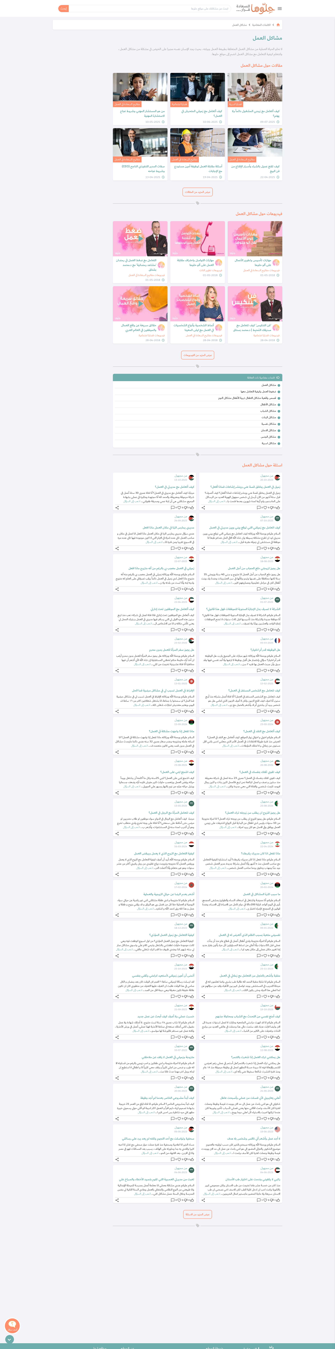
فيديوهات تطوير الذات (210, 270)
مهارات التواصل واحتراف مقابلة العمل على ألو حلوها (195, 262)
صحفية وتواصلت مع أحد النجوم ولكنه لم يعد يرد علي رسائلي (158, 1138)
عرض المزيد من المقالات (197, 192)
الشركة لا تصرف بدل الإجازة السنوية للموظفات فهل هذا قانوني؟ (243, 609)
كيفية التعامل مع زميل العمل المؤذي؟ (171, 935)
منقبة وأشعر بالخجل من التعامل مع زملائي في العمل (250, 975)
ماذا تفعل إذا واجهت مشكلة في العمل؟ (171, 731)
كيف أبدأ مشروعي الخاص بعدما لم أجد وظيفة (167, 1098)
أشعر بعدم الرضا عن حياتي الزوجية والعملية (168, 894)
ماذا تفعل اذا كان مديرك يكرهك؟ (260, 853)
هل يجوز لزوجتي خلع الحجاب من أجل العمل (254, 568)
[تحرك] (9, 1339)
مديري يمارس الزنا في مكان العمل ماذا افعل (168, 527)
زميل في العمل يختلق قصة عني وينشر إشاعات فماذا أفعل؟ (245, 487)
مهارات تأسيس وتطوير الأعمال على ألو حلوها (253, 262)
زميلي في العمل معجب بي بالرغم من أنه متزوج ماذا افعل (161, 568)
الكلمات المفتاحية (261, 25)
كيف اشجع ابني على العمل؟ (177, 772)
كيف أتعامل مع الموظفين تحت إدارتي (172, 609)
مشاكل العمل (239, 25)
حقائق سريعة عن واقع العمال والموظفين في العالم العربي (138, 328)
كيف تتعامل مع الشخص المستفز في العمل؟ (254, 690)
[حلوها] (256, 8)
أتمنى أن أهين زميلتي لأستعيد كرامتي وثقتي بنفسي (163, 975)
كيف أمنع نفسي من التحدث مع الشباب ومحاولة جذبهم (247, 1016)
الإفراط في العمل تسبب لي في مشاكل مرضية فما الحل (163, 690)
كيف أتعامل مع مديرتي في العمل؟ (174, 487)
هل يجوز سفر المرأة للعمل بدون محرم (171, 649)
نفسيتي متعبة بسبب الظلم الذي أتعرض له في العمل (249, 935)
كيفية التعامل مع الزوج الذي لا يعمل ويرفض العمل (164, 853)
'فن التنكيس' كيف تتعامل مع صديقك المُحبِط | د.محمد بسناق (252, 328)
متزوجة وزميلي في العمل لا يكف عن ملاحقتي (168, 1057)
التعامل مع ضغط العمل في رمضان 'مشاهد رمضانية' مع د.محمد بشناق (136, 265)
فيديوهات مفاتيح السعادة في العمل (261, 270)
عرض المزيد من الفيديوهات (198, 355)
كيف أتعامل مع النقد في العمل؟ (261, 731)
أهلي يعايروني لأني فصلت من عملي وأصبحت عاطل (250, 1098)
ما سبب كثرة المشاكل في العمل (261, 894)
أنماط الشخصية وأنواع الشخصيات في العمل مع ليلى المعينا (194, 328)
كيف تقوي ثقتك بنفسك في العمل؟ (259, 772)
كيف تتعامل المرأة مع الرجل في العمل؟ (171, 812)
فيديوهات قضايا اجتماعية (267, 335)
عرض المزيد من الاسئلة (198, 1214)
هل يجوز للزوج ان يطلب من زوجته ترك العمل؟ (252, 812)
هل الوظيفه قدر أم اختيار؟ (265, 649)
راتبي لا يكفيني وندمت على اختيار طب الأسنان (252, 1179)
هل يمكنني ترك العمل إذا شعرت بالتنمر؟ (255, 1057)
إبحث (63, 8)
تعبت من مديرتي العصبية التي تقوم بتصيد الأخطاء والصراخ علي (156, 1179)
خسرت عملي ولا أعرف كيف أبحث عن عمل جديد (165, 1016)
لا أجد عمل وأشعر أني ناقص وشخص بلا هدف (253, 1138)
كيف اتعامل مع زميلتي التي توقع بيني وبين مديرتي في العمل (244, 527)
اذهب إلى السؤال (216, 501)
